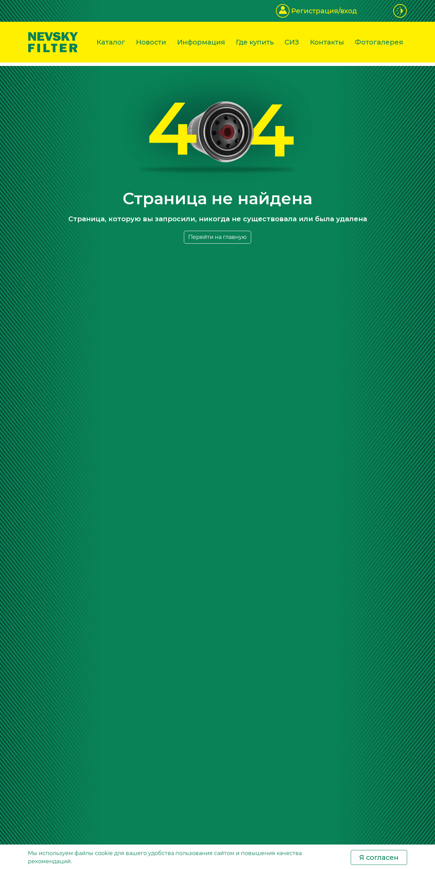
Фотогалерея (379, 42)
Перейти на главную (217, 237)
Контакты (327, 42)
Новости (151, 42)
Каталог (111, 42)
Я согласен (379, 857)
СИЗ (291, 42)
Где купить (255, 42)
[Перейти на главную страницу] (53, 41)
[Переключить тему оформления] (400, 11)
